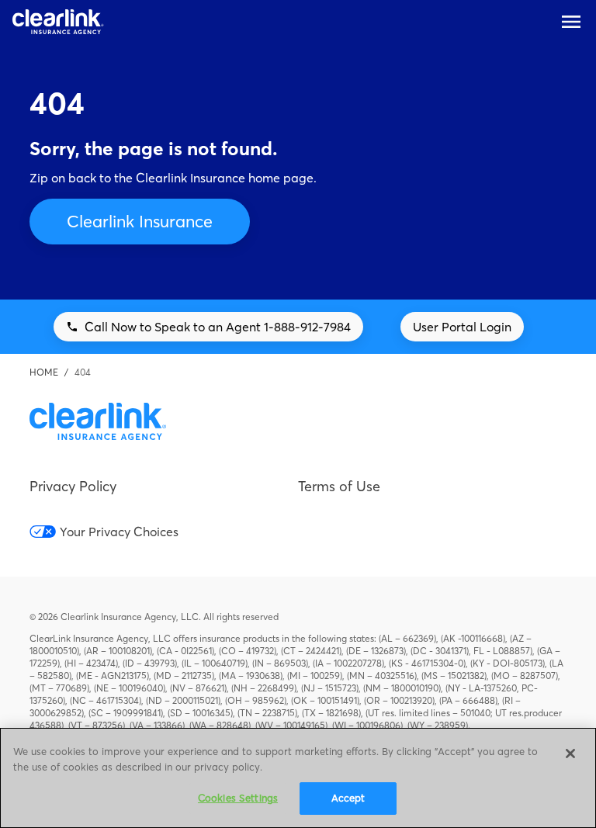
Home (43, 372)
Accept (348, 798)
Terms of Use (339, 486)
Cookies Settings (238, 798)
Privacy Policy (72, 486)
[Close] (570, 753)
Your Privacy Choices (119, 531)
